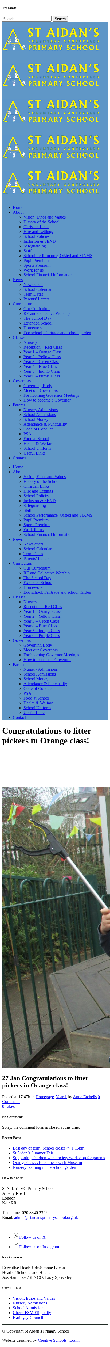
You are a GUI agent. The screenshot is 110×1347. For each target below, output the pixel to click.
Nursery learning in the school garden (44, 1167)
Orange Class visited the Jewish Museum (47, 1162)
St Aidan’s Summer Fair (33, 1153)
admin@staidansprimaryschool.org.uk (46, 1217)
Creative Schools (52, 1340)
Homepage (45, 1096)
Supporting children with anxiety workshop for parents (59, 1157)
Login (74, 1340)
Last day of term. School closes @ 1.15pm (48, 1148)
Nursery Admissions (30, 1303)
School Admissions (29, 1308)
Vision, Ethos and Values (34, 1298)
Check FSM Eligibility (32, 1312)
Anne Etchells (85, 1096)
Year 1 (61, 1096)
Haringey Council (28, 1317)
